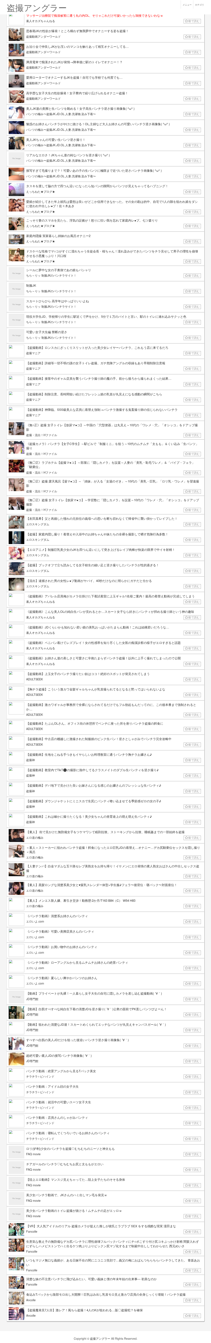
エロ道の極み (34, 837)
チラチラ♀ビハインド (40, 1076)
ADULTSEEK (34, 679)
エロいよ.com (35, 921)
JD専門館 (32, 999)
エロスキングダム (37, 524)
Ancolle (31, 1300)
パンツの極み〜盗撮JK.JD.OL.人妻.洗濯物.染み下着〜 (61, 114)
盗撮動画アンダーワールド (43, 36)
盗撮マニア (33, 353)
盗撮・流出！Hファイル (41, 435)
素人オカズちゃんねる (40, 21)
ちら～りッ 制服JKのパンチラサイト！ (51, 275)
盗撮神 (30, 760)
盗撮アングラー (100, 1338)
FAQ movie (33, 1154)
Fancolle (31, 1231)
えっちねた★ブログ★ (40, 191)
